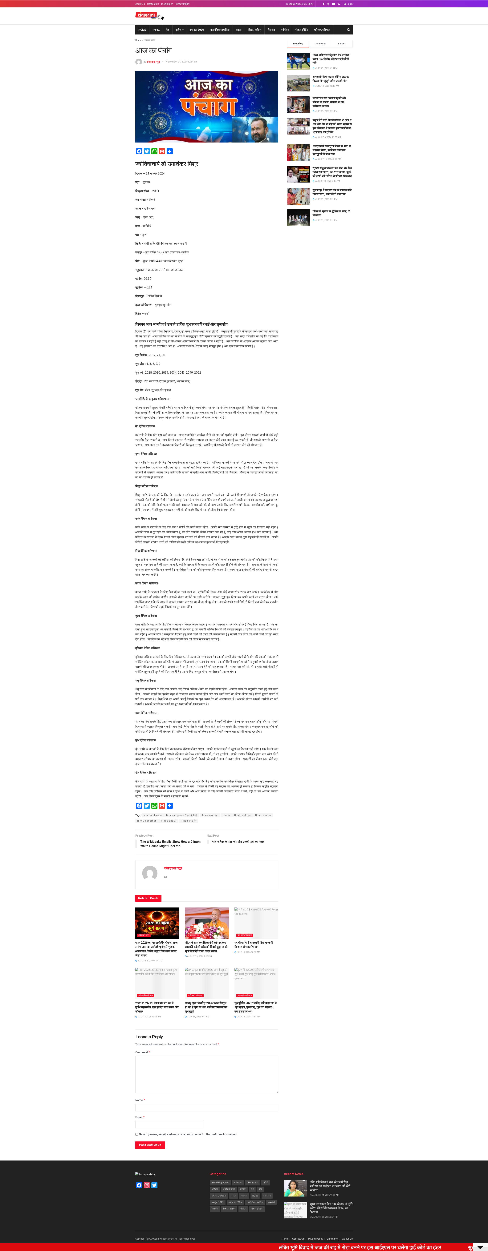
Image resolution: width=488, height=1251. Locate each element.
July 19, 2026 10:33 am (248, 952)
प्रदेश (178, 29)
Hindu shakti (169, 820)
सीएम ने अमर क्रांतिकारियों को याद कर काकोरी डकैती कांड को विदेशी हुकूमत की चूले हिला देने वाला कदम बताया (206, 947)
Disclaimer (167, 4)
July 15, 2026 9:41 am (198, 1017)
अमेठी (265, 1182)
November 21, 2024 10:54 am (181, 61)
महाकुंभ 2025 (218, 1202)
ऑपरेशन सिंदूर (229, 1189)
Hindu (226, 815)
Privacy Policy (182, 4)
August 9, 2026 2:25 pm (199, 956)
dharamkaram (209, 815)
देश (167, 29)
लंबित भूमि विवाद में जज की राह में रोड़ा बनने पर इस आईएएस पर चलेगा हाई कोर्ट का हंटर (330, 1186)
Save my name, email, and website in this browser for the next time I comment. (188, 1134)
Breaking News (220, 1182)
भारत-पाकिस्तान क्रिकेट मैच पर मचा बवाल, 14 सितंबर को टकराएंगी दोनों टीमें (331, 59)
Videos (238, 1182)
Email (140, 1117)
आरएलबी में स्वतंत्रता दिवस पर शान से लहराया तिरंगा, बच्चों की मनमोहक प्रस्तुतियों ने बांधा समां (332, 150)
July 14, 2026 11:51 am (248, 1017)
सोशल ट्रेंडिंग (301, 29)
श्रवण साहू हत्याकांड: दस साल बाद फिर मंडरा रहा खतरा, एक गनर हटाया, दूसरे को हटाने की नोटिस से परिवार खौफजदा (332, 172)
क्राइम (239, 29)
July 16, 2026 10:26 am (149, 1017)
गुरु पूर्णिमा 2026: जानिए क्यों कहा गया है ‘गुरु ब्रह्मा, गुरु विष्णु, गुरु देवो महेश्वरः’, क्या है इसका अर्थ (255, 1007)
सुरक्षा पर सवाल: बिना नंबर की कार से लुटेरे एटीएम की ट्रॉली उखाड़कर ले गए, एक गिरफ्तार (331, 1208)
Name (140, 1100)
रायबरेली (271, 1202)
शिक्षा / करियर (254, 29)
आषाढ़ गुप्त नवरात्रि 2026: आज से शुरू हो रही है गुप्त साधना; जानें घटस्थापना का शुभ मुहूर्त (206, 1007)
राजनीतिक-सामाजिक (220, 29)
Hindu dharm (263, 815)
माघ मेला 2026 (196, 29)
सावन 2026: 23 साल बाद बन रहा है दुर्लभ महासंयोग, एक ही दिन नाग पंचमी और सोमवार (157, 1007)
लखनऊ (156, 29)
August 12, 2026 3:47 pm (150, 960)
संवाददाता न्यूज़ (153, 61)
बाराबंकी (244, 1196)
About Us (140, 4)
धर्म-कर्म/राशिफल (322, 29)
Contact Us (153, 4)
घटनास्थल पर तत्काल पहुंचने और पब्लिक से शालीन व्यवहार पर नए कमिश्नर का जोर (329, 102)
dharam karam (153, 815)
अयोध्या (215, 1189)
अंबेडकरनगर (143, 935)
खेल (252, 1189)
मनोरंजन (285, 29)
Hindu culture (242, 815)
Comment (142, 1052)
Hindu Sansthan (147, 820)
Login (349, 4)
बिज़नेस (271, 29)
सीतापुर (243, 1209)
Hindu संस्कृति (188, 820)
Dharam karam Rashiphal (181, 815)
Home (142, 29)
